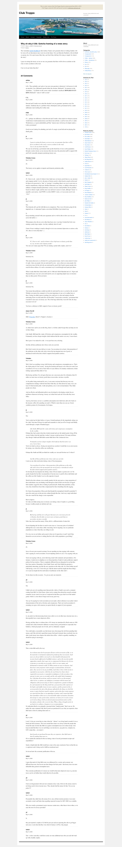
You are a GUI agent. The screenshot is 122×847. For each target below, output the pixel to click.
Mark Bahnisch (88, 140)
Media (27, 47)
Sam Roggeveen (88, 242)
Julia (86, 211)
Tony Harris (87, 144)
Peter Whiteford (88, 192)
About (27, 37)
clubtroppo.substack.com (74, 8)
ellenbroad (87, 232)
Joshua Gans (87, 238)
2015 (86, 100)
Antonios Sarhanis (89, 194)
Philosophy (87, 68)
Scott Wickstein (88, 167)
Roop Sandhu (88, 188)
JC (85, 215)
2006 (86, 118)
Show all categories (87, 74)
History (86, 62)
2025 (86, 79)
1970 (86, 127)
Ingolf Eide (87, 165)
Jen (85, 223)
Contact (33, 37)
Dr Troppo (87, 190)
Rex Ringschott (88, 159)
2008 (86, 114)
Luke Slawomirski (89, 217)
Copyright (38, 37)
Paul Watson (87, 219)
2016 (86, 98)
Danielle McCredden (89, 203)
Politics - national (88, 58)
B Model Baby (88, 205)
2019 (86, 91)
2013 (86, 104)
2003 (86, 125)
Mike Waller (87, 234)
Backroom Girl (88, 198)
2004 (86, 122)
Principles (32, 317)
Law (86, 64)
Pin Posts (53, 37)
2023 (86, 83)
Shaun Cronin (88, 186)
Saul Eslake (87, 184)
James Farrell (87, 142)
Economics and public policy (91, 52)
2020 (86, 89)
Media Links (46, 37)
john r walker (87, 178)
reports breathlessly (35, 51)
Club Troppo (27, 13)
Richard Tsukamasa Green (90, 151)
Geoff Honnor (88, 147)
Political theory (88, 70)
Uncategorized (88, 54)
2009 (86, 112)
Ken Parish (87, 134)
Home (22, 37)
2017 (86, 95)
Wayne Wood (87, 157)
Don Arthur (87, 136)
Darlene (86, 228)
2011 (86, 108)
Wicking (86, 155)
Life (85, 66)
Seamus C (87, 213)
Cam (86, 163)
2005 (86, 120)
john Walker (87, 200)
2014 (86, 102)
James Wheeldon (88, 221)
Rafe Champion (88, 182)
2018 (86, 93)
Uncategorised (88, 56)
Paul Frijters (87, 138)
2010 (86, 110)
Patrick (86, 180)
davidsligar (87, 230)
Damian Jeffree (88, 207)
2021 (86, 87)
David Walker (88, 149)
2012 (86, 106)
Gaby (86, 209)
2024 (86, 81)
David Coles (87, 236)
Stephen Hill (87, 176)
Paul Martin (87, 225)
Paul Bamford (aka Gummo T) (91, 174)
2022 (86, 85)
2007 (86, 116)
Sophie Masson (88, 161)
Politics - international (89, 60)
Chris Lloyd (87, 171)
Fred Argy (87, 153)
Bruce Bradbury (88, 196)
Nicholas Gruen (38, 46)
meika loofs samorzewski (90, 240)
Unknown (87, 169)
